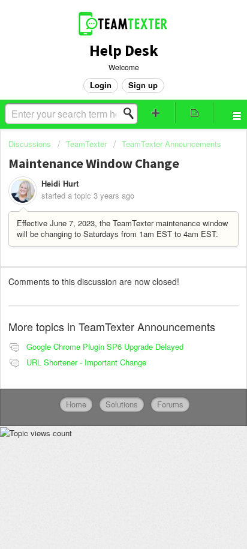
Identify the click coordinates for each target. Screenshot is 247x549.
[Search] (132, 113)
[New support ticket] (156, 112)
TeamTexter (86, 143)
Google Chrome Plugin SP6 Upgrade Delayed (104, 346)
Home (76, 404)
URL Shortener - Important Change (86, 362)
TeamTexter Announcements (171, 143)
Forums (170, 404)
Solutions (122, 404)
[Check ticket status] (194, 112)
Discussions (29, 143)
